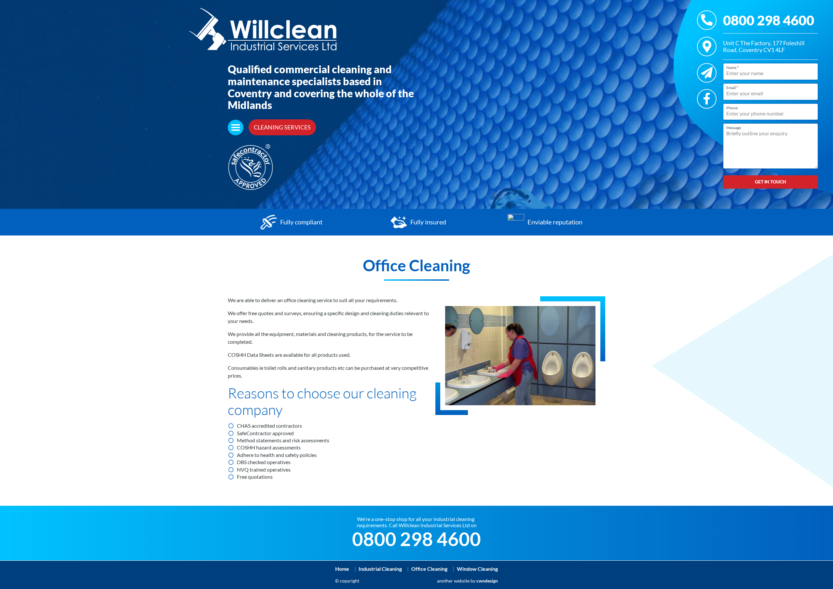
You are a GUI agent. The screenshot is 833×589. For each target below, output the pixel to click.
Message (733, 128)
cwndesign (487, 580)
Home (342, 569)
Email (732, 88)
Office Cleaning (429, 569)
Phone (732, 108)
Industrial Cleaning (380, 569)
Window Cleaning (477, 569)
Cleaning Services (282, 127)
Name (732, 68)
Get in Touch (770, 181)
